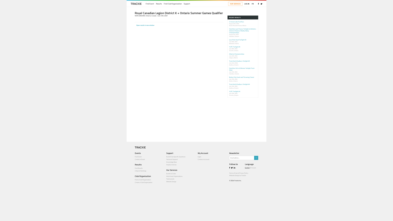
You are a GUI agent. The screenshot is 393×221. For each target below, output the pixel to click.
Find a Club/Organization (143, 180)
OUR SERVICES (235, 4)
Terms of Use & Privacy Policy (238, 173)
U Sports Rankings (140, 171)
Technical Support (172, 159)
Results (159, 4)
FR (253, 4)
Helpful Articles (171, 165)
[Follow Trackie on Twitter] (232, 168)
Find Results (139, 168)
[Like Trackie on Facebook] (230, 168)
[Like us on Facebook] (258, 4)
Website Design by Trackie (237, 175)
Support (187, 4)
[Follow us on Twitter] (261, 4)
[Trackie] (140, 148)
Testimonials (170, 179)
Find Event (150, 4)
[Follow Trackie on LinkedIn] (235, 168)
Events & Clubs (171, 173)
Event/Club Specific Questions (175, 157)
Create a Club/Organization (143, 182)
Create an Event (140, 159)
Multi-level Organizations (174, 176)
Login (199, 157)
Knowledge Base (171, 162)
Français (253, 168)
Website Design (171, 181)
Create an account (203, 159)
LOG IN (246, 4)
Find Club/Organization (173, 4)
